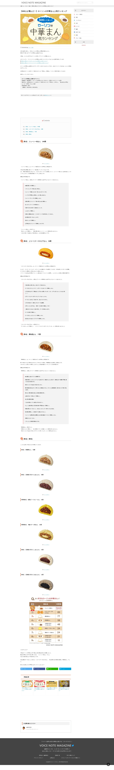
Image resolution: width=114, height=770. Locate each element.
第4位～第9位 (28, 134)
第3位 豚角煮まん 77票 (31, 131)
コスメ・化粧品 (79, 14)
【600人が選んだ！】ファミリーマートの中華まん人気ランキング (34, 62)
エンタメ (77, 26)
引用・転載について (71, 755)
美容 (77, 17)
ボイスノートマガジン (54, 761)
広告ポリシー (47, 95)
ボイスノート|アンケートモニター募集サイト (70, 757)
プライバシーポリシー (38, 757)
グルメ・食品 (30, 47)
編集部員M (28, 727)
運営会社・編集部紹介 (43, 755)
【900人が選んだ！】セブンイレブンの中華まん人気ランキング (34, 61)
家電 (77, 35)
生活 (77, 23)
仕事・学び (78, 32)
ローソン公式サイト (46, 163)
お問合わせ (52, 757)
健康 (77, 29)
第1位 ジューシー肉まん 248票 (33, 126)
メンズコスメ (78, 20)
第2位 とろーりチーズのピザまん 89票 (34, 129)
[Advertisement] (33, 107)
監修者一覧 (57, 755)
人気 (84, 42)
